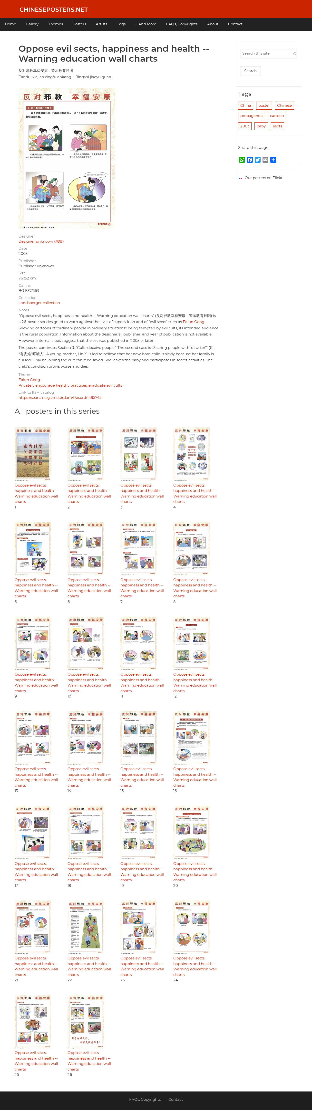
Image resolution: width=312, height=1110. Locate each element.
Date (23, 248)
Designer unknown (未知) (41, 241)
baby (261, 126)
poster (264, 105)
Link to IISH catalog (36, 392)
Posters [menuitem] (79, 24)
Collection (28, 298)
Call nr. (25, 285)
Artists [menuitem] (101, 24)
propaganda (251, 116)
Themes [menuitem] (55, 24)
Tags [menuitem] (121, 24)
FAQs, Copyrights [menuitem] (181, 24)
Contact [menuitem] (235, 24)
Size (22, 273)
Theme (25, 375)
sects (277, 126)
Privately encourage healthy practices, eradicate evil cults (70, 385)
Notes (24, 310)
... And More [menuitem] (145, 24)
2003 (244, 126)
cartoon (277, 116)
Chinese (284, 105)
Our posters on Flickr (264, 178)
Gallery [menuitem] (32, 24)
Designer (27, 236)
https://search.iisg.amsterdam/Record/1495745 (60, 398)
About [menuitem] (212, 24)
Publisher (27, 261)
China (245, 105)
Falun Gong (193, 322)
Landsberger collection (39, 303)
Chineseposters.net (54, 10)
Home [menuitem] (10, 24)
